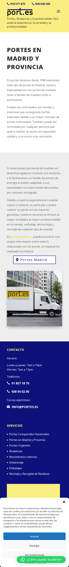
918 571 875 (17, 4)
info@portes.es (22, 407)
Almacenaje (16, 462)
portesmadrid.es (21, 237)
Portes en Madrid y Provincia (27, 440)
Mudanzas (15, 451)
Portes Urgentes (19, 445)
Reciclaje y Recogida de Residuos (29, 474)
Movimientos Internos (23, 457)
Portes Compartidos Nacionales (29, 434)
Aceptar (34, 536)
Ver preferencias (34, 555)
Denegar (34, 545)
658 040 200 (42, 4)
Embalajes (15, 468)
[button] (64, 502)
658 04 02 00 (18, 391)
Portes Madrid (33, 259)
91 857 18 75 (18, 383)
